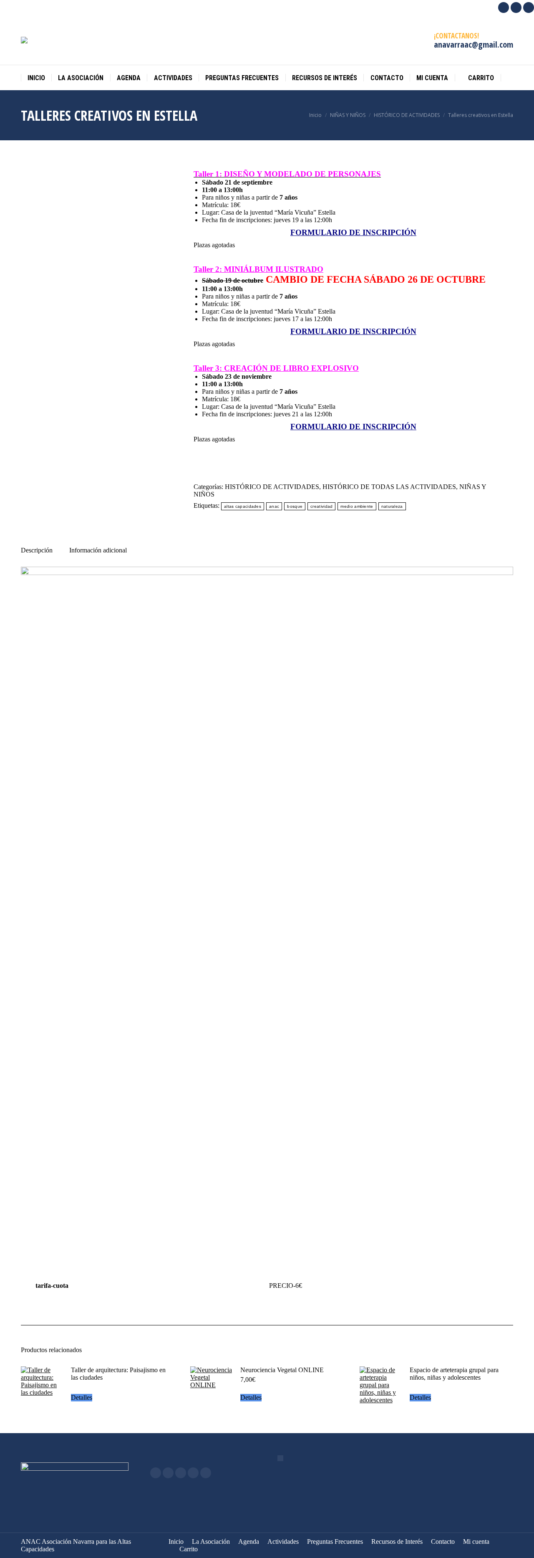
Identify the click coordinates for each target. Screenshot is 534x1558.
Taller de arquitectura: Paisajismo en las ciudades (118, 1373)
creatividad (321, 506)
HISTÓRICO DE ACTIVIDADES (272, 486)
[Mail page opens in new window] (205, 1472)
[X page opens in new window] (168, 1472)
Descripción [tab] (37, 550)
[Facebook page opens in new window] (155, 1472)
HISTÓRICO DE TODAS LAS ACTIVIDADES (389, 486)
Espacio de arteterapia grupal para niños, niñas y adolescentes (454, 1373)
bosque (294, 506)
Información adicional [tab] (98, 550)
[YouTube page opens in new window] (180, 1472)
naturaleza (392, 506)
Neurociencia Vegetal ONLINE (282, 1369)
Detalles (81, 1397)
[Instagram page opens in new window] (193, 1472)
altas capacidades (242, 506)
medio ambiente (356, 506)
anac (274, 506)
